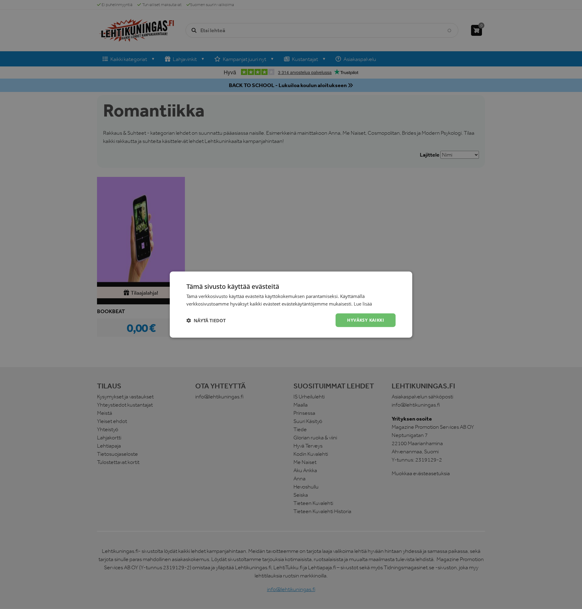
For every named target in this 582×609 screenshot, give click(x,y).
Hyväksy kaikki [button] (365, 320)
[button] (206, 320)
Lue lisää (363, 303)
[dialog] (291, 304)
